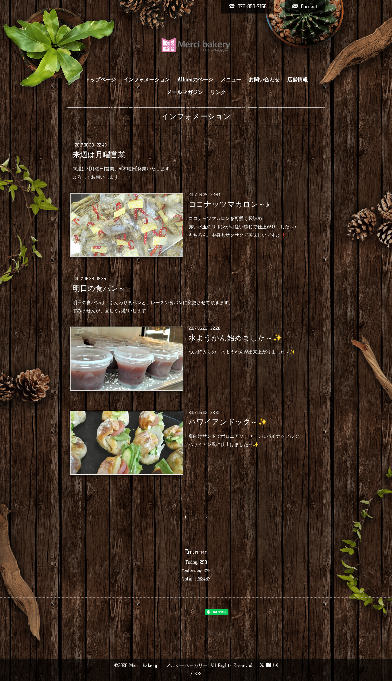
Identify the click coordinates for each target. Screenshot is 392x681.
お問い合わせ (264, 79)
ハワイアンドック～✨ (228, 422)
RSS (197, 673)
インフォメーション (146, 79)
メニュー (231, 79)
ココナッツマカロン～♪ (229, 204)
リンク (218, 92)
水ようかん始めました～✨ (235, 337)
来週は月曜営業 (99, 154)
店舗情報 (297, 79)
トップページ (100, 79)
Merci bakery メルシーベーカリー (168, 665)
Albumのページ (195, 79)
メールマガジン (185, 92)
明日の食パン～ (99, 288)
